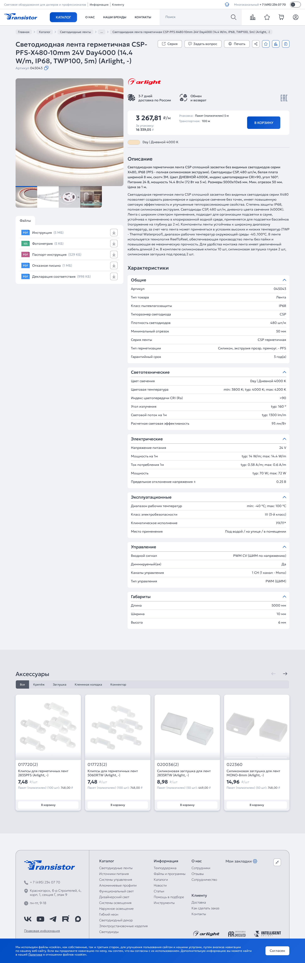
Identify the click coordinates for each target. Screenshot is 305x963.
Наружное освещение (116, 908)
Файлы (25, 220)
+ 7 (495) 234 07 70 (273, 4)
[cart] (281, 17)
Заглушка (59, 684)
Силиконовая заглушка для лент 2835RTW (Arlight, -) (184, 773)
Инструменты (164, 903)
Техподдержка (165, 868)
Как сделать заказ (205, 908)
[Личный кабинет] (295, 17)
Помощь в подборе (169, 897)
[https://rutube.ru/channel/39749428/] (65, 919)
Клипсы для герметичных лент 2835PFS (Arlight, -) (43, 773)
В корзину (263, 123)
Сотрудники (201, 868)
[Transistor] (20, 16)
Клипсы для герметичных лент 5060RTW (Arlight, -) (113, 773)
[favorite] (267, 17)
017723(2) (97, 764)
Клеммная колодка (88, 684)
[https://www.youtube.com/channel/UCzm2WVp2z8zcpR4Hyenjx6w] (40, 919)
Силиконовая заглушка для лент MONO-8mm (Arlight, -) (253, 773)
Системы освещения (115, 903)
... (101, 32)
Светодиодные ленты (116, 868)
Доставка (199, 902)
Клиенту (118, 4)
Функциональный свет (116, 891)
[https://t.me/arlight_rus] (53, 919)
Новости (160, 885)
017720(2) (28, 764)
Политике (35, 954)
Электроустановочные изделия (123, 926)
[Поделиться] (256, 44)
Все (22, 684)
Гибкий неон (108, 914)
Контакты (143, 17)
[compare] (253, 17)
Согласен (277, 950)
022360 (235, 764)
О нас (90, 17)
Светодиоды (109, 932)
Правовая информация (42, 931)
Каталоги (161, 879)
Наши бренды (114, 17)
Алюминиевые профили (118, 885)
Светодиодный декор (116, 920)
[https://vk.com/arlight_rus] (28, 919)
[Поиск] (233, 17)
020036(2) (168, 764)
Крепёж (39, 684)
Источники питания (114, 874)
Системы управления (115, 879)
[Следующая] (285, 673)
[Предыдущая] (273, 673)
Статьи (159, 891)
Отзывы (198, 874)
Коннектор (118, 684)
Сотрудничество (204, 879)
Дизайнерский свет (114, 897)
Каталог (63, 17)
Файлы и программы (169, 874)
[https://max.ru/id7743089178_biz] (78, 919)
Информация (99, 4)
